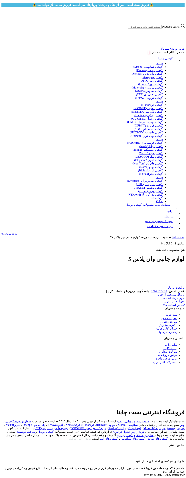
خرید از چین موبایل (80, 438)
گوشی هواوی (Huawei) (149, 97)
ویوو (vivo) (99, 428)
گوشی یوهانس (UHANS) (148, 187)
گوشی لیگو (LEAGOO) (149, 156)
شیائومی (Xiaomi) (127, 424)
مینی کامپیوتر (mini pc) (159, 221)
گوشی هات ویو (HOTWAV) (146, 132)
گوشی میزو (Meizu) (151, 153)
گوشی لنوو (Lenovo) (150, 84)
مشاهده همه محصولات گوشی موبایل (148, 204)
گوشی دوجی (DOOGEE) (148, 108)
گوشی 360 (156, 198)
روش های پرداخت (166, 358)
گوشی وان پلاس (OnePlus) (147, 73)
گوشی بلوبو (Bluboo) (150, 170)
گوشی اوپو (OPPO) (151, 80)
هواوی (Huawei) (105, 424)
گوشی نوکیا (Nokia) (151, 146)
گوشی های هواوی (157, 438)
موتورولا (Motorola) (154, 428)
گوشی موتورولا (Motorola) (147, 87)
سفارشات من (169, 318)
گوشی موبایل (165, 58)
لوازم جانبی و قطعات (160, 226)
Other (159, 201)
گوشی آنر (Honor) (152, 104)
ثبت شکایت (170, 348)
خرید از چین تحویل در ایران (129, 431)
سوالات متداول (168, 351)
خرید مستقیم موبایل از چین (133, 421)
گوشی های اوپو (109, 438)
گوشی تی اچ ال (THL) (149, 184)
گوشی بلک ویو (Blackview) (147, 111)
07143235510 (159, 291)
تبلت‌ (170, 211)
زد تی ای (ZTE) (44, 428)
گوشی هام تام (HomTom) (147, 163)
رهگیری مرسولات (166, 332)
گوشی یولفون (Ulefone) (148, 115)
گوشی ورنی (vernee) (150, 191)
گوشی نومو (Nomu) (151, 166)
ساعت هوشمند (26, 431)
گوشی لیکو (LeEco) (151, 173)
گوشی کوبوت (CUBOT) (148, 125)
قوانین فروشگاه (167, 355)
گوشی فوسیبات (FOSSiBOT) (145, 142)
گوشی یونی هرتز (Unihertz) (146, 135)
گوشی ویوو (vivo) (152, 77)
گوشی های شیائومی (133, 438)
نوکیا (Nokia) (72, 424)
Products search (171, 26)
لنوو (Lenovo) (55, 424)
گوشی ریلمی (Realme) (149, 70)
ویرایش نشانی (168, 321)
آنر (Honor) (87, 424)
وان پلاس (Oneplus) (33, 424)
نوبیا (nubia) (61, 428)
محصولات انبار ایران (165, 361)
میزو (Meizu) (12, 424)
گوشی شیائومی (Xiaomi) (148, 66)
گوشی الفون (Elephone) (148, 160)
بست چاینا (178, 237)
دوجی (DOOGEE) (81, 428)
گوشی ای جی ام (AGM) (148, 128)
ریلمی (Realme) (117, 428)
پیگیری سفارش (168, 325)
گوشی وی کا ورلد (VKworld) (145, 194)
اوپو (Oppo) (134, 428)
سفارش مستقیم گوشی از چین (135, 435)
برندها (159, 63)
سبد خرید (171, 314)
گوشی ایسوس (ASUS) (149, 91)
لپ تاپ (168, 216)
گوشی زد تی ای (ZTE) (149, 94)
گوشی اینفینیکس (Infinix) (147, 149)
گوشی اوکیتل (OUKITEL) (147, 118)
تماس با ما (171, 344)
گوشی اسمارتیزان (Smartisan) (145, 180)
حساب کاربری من (166, 328)
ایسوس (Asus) (176, 428)
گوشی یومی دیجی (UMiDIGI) (145, 122)
